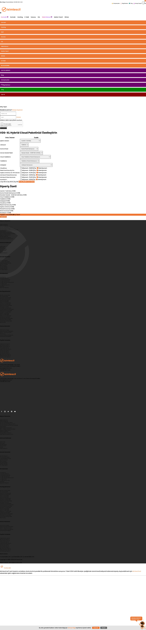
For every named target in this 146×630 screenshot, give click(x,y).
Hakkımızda (2, 246)
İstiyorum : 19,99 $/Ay (29, 170)
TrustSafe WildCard (4, 278)
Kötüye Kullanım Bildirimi (5, 237)
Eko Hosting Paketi (4, 296)
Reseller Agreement (4, 236)
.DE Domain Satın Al (4, 351)
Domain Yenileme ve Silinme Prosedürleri (9, 229)
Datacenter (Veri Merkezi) (5, 336)
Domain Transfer (4, 264)
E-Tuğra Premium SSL (5, 285)
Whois (67, 17)
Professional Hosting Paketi (6, 305)
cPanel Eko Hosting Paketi (5, 308)
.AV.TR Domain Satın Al (5, 357)
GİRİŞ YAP (3, 128)
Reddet (104, 627)
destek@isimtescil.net (6, 368)
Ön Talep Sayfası (4, 269)
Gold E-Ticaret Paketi (4, 314)
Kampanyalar (116, 3)
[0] (1, 101)
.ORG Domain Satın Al (5, 346)
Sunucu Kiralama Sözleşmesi (6, 335)
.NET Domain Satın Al (4, 345)
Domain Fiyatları (3, 267)
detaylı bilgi (71, 628)
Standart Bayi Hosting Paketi (6, 318)
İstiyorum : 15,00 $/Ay (29, 177)
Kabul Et (96, 627)
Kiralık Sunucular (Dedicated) (6, 331)
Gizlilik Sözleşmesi (4, 226)
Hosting (20, 17)
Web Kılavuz (46, 17)
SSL (39, 17)
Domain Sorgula (4, 260)
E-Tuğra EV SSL (3, 283)
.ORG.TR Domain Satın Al (5, 355)
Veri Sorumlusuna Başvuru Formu (7, 228)
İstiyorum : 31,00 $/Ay (29, 173)
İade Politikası (3, 231)
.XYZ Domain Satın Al (4, 353)
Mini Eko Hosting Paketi (5, 295)
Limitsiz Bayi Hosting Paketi (6, 321)
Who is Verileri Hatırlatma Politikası (7, 233)
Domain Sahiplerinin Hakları (6, 227)
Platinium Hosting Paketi (5, 303)
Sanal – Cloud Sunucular (5, 332)
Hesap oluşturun (17, 110)
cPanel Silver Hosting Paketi (6, 310)
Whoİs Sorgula (3, 265)
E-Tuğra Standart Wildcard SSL (7, 282)
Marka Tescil (58, 17)
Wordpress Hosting (4, 306)
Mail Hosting (3, 322)
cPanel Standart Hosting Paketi (7, 309)
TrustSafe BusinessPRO (5, 279)
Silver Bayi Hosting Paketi (5, 319)
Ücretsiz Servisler (3, 268)
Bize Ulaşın (2, 247)
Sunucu (33, 17)
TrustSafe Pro (3, 277)
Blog (132, 3)
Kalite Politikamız (3, 253)
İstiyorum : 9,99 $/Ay (29, 175)
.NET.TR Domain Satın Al (5, 354)
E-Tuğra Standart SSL (5, 281)
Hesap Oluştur (138, 3)
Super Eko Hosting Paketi (5, 297)
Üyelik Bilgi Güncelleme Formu (6, 238)
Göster (18, 117)
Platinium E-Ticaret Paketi (5, 315)
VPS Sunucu (2, 333)
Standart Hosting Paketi (5, 299)
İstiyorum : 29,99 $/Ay (29, 168)
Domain (4, 17)
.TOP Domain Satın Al (4, 350)
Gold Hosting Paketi (4, 301)
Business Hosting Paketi (5, 304)
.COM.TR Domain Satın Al (5, 349)
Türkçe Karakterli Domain (5, 263)
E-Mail (27, 17)
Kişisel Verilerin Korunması (6, 232)
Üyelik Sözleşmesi (4, 224)
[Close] (143, 2)
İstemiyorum (42, 168)
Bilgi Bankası (125, 3)
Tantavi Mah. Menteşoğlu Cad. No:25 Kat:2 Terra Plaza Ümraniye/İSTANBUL (10, 365)
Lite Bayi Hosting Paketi (5, 317)
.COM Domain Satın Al (5, 344)
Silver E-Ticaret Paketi (4, 313)
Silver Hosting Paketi (4, 300)
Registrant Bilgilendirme (5, 235)
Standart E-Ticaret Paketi (5, 312)
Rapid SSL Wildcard (4, 287)
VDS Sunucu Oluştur (4, 330)
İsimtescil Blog (3, 249)
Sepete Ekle (3, 216)
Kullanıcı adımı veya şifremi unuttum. (11, 120)
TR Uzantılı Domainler (5, 261)
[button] (142, 624)
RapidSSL (2, 286)
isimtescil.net (136, 571)
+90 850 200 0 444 (18, 2)
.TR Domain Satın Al (4, 348)
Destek (1, 251)
